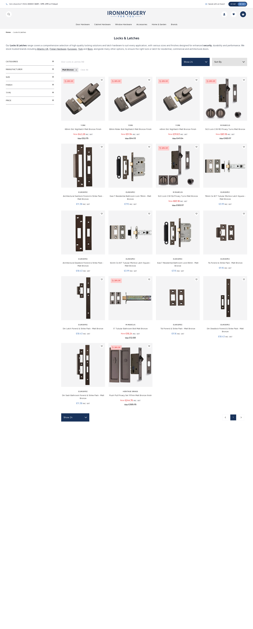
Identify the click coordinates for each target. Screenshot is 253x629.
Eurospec (72, 49)
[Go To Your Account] (224, 14)
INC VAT (242, 4)
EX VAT (233, 4)
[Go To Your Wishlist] (234, 14)
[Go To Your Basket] (243, 14)
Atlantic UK (42, 49)
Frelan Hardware (58, 49)
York (80, 49)
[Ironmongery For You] (126, 14)
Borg (90, 49)
